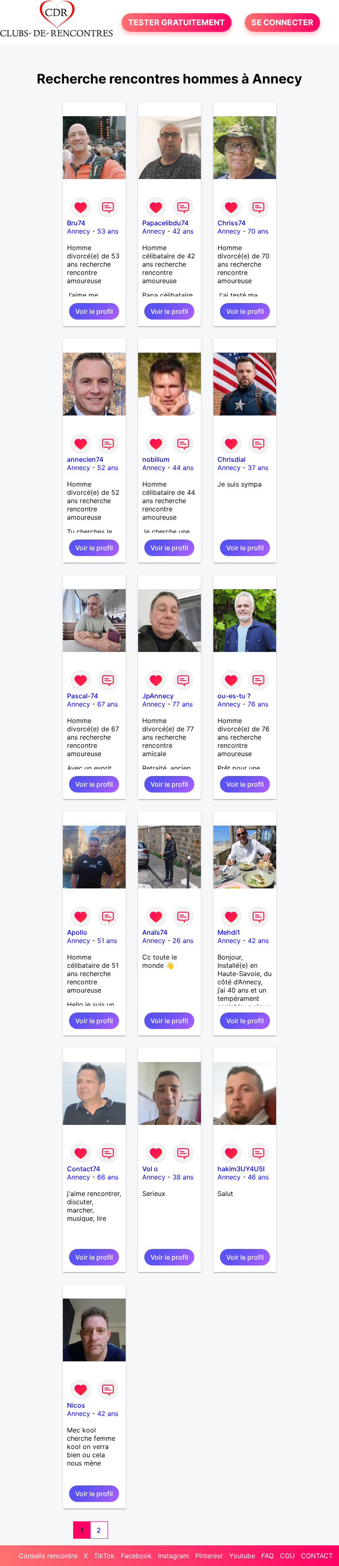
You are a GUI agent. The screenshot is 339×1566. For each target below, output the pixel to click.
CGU (287, 1556)
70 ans (258, 231)
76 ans (258, 704)
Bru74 (76, 223)
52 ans (107, 467)
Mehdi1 (228, 932)
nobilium (156, 459)
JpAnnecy (158, 696)
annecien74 (85, 459)
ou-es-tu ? (234, 696)
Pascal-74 (82, 696)
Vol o (150, 1169)
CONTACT (317, 1556)
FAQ (267, 1556)
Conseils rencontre (48, 1556)
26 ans (182, 940)
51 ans (107, 940)
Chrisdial (231, 459)
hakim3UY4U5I (241, 1169)
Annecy (78, 231)
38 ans (182, 1177)
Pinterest (209, 1556)
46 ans (258, 1177)
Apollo (77, 932)
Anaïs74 (154, 932)
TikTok (104, 1556)
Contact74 (83, 1169)
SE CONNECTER (282, 22)
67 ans (107, 704)
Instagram (173, 1556)
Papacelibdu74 (165, 223)
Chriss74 (231, 223)
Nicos (76, 1405)
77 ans (182, 704)
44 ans (182, 467)
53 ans (107, 231)
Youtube (242, 1556)
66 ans (107, 1177)
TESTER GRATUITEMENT (176, 22)
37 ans (258, 467)
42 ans (182, 231)
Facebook (136, 1556)
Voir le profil (94, 311)
